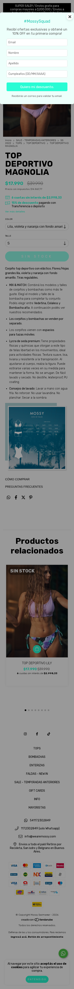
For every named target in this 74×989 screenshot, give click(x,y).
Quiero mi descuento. (37, 87)
